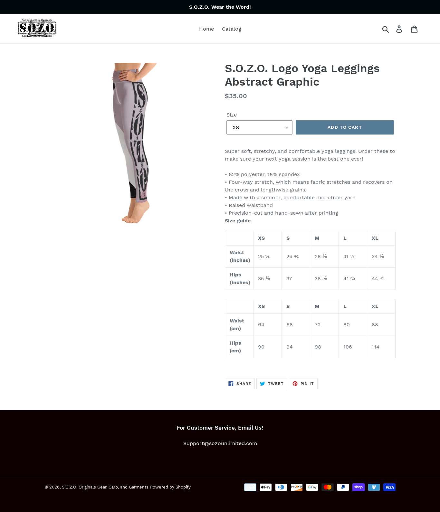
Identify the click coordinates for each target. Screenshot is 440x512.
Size (231, 115)
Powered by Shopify (170, 487)
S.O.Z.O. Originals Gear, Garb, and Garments (105, 487)
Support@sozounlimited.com (220, 443)
